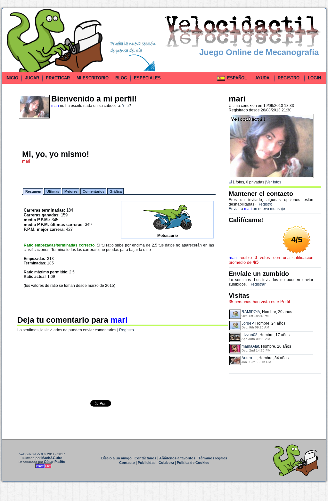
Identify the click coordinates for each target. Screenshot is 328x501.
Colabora (166, 463)
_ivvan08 (250, 335)
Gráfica (116, 191)
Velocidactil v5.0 (31, 454)
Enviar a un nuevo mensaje (257, 208)
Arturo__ (249, 358)
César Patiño (54, 462)
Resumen (33, 191)
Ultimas (52, 191)
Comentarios (93, 191)
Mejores (71, 191)
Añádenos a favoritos (177, 458)
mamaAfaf (250, 346)
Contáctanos (145, 458)
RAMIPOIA (251, 312)
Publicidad (147, 463)
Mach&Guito (51, 458)
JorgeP (247, 323)
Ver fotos (273, 182)
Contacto (127, 463)
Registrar (258, 284)
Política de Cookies (193, 463)
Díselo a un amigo (116, 458)
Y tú (125, 105)
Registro (126, 330)
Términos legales (212, 458)
